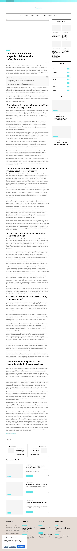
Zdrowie (50, 15)
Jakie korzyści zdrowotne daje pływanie (65, 51)
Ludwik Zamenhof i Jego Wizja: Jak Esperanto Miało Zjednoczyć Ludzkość (21, 84)
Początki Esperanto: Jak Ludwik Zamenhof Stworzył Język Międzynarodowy (21, 80)
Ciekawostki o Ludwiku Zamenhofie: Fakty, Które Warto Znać (18, 83)
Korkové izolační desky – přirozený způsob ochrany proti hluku (62, 528)
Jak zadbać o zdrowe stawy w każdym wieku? (62, 536)
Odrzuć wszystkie (13, 546)
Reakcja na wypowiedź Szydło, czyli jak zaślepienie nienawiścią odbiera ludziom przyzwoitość (56, 53)
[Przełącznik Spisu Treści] (46, 77)
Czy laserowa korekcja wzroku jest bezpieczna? (61, 143)
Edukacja (26, 15)
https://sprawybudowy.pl (11, 433)
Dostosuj (6, 546)
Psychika (44, 15)
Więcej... (29, 475)
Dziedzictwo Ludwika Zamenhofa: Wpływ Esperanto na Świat (18, 81)
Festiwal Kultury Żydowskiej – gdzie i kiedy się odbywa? (45, 535)
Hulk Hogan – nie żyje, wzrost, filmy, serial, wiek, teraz (35, 466)
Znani (55, 15)
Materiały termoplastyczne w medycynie (56, 35)
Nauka (32, 15)
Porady (38, 15)
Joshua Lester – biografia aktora (36, 484)
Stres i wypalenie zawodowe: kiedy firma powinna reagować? (60, 118)
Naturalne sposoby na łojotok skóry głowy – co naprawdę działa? (66, 36)
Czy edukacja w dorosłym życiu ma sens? (44, 528)
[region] (14, 542)
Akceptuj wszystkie (21, 546)
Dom (21, 15)
